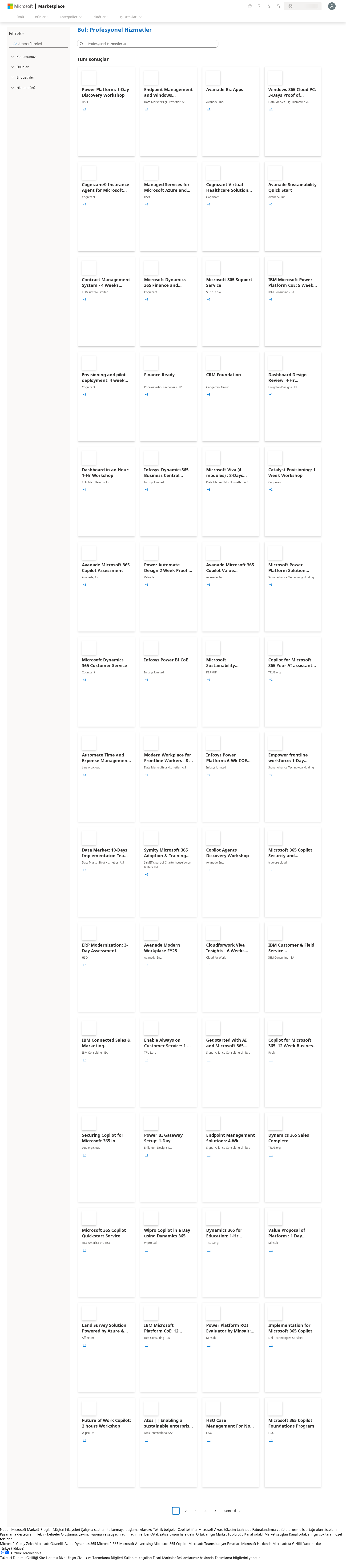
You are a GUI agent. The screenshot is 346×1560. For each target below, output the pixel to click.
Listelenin (331, 1529)
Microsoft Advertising (136, 1543)
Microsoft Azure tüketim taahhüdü (225, 1529)
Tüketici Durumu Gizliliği (19, 1557)
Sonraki (230, 1510)
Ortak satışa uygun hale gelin (172, 1534)
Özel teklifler (187, 1529)
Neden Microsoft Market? (20, 1529)
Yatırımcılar (312, 1543)
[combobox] (149, 43)
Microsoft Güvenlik (49, 1543)
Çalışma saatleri (93, 1529)
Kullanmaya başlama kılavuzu (129, 1529)
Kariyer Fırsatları (227, 1543)
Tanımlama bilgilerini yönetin (237, 1557)
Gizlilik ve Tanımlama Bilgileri (100, 1557)
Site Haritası (48, 1557)
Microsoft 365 (107, 1543)
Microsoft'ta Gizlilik (287, 1543)
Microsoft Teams (201, 1543)
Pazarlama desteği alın (17, 1534)
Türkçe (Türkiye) (12, 1548)
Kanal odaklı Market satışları (266, 1534)
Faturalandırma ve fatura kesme (276, 1529)
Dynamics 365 (85, 1543)
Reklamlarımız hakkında (195, 1557)
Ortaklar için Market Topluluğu (219, 1534)
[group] (84, 109)
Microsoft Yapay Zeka (17, 1543)
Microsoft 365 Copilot (171, 1543)
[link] (106, 111)
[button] (81, 44)
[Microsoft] (20, 6)
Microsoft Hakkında (256, 1543)
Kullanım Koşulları (138, 1557)
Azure (68, 1543)
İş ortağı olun (312, 1529)
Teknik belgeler (165, 1529)
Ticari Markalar (164, 1557)
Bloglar (46, 1529)
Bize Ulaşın (67, 1557)
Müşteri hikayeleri (66, 1529)
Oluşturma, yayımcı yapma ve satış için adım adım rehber (105, 1534)
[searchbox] (43, 43)
